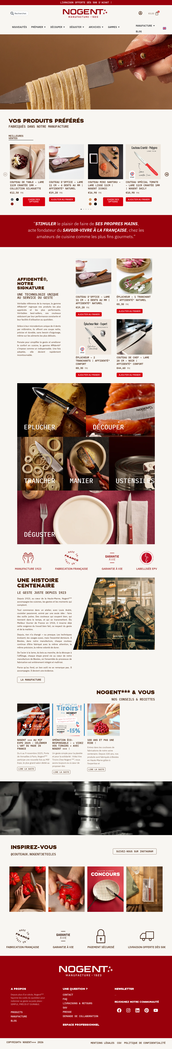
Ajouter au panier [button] (62, 199)
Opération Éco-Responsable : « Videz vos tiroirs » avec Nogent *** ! (67, 744)
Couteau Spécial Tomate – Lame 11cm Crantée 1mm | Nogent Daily (143, 185)
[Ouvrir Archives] (102, 27)
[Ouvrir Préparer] (45, 27)
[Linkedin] (137, 1010)
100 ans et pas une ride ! (100, 741)
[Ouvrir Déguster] (83, 27)
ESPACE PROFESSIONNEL (81, 1024)
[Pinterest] (146, 1010)
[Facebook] (119, 1010)
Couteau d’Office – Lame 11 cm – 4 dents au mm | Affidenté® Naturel (66, 185)
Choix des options (34, 200)
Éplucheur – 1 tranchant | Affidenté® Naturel (134, 298)
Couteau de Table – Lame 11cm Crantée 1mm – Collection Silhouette (27, 185)
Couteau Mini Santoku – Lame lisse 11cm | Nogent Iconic (104, 185)
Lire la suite (26, 768)
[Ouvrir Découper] (64, 27)
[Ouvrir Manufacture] (154, 26)
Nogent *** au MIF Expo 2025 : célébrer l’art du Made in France (32, 744)
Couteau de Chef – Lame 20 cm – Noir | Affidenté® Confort (133, 360)
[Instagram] (128, 1010)
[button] (5, 174)
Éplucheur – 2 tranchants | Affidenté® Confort (93, 360)
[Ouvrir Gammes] (119, 27)
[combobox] (19, 13)
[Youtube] (155, 1010)
